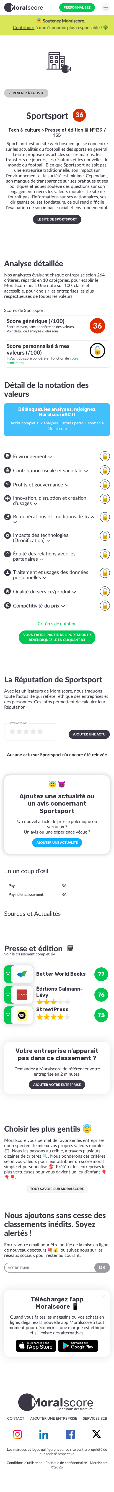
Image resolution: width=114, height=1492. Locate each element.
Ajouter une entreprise (53, 1419)
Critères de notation (57, 624)
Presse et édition (64, 130)
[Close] (104, 1296)
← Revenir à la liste (26, 93)
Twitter (96, 1434)
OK (102, 1267)
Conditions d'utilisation (24, 1463)
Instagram (17, 1434)
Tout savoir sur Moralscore (57, 1189)
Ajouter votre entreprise (57, 1084)
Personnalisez (77, 7)
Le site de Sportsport (57, 219)
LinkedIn (43, 1434)
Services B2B (95, 1419)
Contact (15, 1419)
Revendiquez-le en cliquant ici (57, 637)
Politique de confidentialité (66, 1463)
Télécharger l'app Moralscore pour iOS (36, 1345)
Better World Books (61, 974)
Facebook (70, 1434)
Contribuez (20, 27)
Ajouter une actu (89, 734)
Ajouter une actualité (57, 842)
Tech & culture (24, 130)
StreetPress (52, 1009)
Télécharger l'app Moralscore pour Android (78, 1345)
